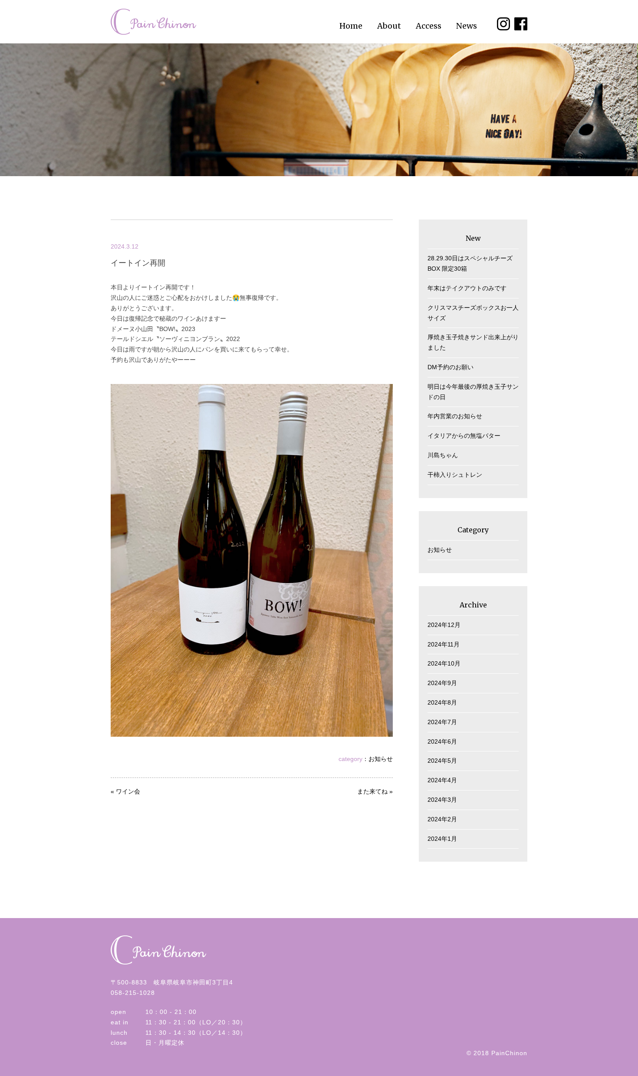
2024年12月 (444, 624)
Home (350, 26)
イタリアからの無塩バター (464, 435)
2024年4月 (442, 780)
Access (428, 26)
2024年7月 (442, 721)
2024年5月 (442, 760)
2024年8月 (442, 702)
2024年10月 (444, 663)
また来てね (372, 791)
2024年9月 (442, 682)
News (466, 26)
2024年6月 (442, 741)
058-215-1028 (133, 992)
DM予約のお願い (451, 367)
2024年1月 (442, 838)
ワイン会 (128, 791)
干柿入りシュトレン (455, 474)
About (389, 26)
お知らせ (380, 758)
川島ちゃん (443, 455)
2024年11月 (444, 644)
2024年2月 (442, 819)
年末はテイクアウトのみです (467, 288)
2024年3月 (442, 799)
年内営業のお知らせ (455, 416)
